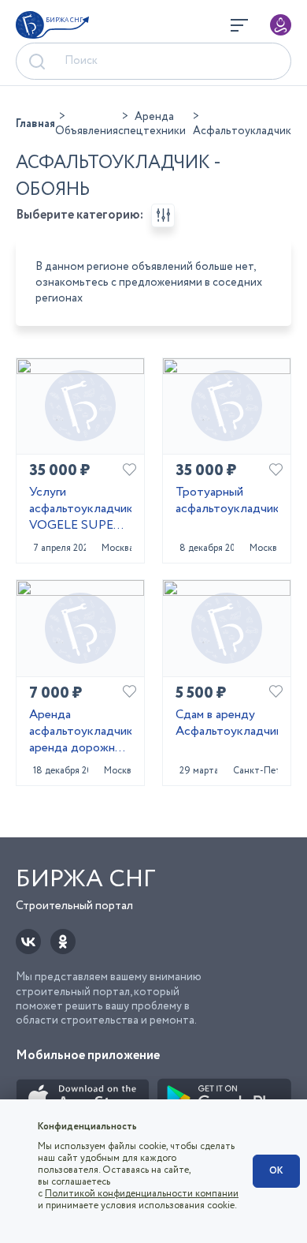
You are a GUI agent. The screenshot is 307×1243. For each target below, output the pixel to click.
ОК (276, 1170)
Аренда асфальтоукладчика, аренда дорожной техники (80, 731)
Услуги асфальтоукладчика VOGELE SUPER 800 (80, 509)
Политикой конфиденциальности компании (142, 1193)
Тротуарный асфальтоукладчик (227, 501)
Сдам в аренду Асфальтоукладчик (227, 723)
